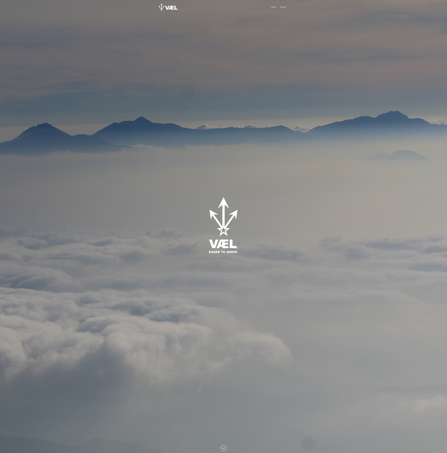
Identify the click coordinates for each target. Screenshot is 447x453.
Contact (283, 7)
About (273, 7)
